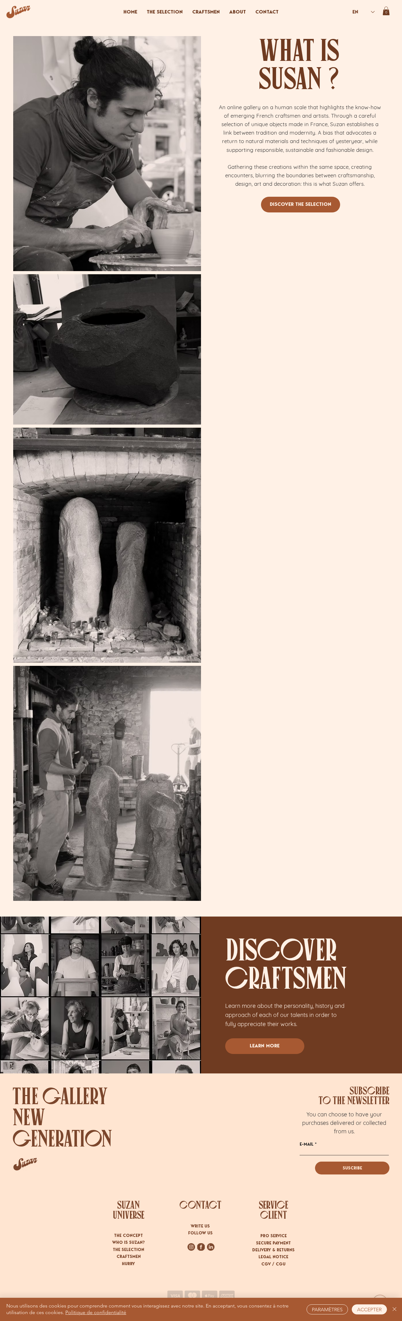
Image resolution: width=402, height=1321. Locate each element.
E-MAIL (306, 1144)
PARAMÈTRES (327, 1310)
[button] (386, 11)
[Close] (394, 1309)
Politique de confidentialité (95, 1312)
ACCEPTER (369, 1310)
